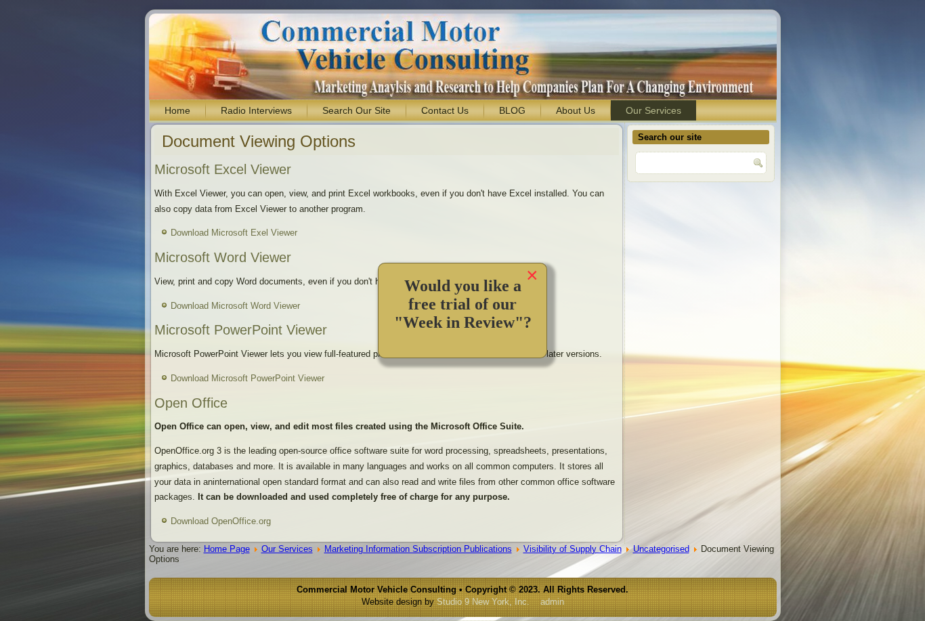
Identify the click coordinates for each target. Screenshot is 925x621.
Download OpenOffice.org (221, 521)
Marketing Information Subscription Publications (418, 549)
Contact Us (445, 110)
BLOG (512, 110)
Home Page (227, 549)
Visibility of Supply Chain (572, 549)
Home (177, 110)
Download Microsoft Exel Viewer (234, 233)
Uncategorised (661, 549)
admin (552, 602)
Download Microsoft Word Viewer (235, 306)
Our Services (653, 110)
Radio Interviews (256, 110)
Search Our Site (356, 110)
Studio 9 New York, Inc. (483, 602)
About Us (575, 110)
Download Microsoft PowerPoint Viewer (247, 378)
